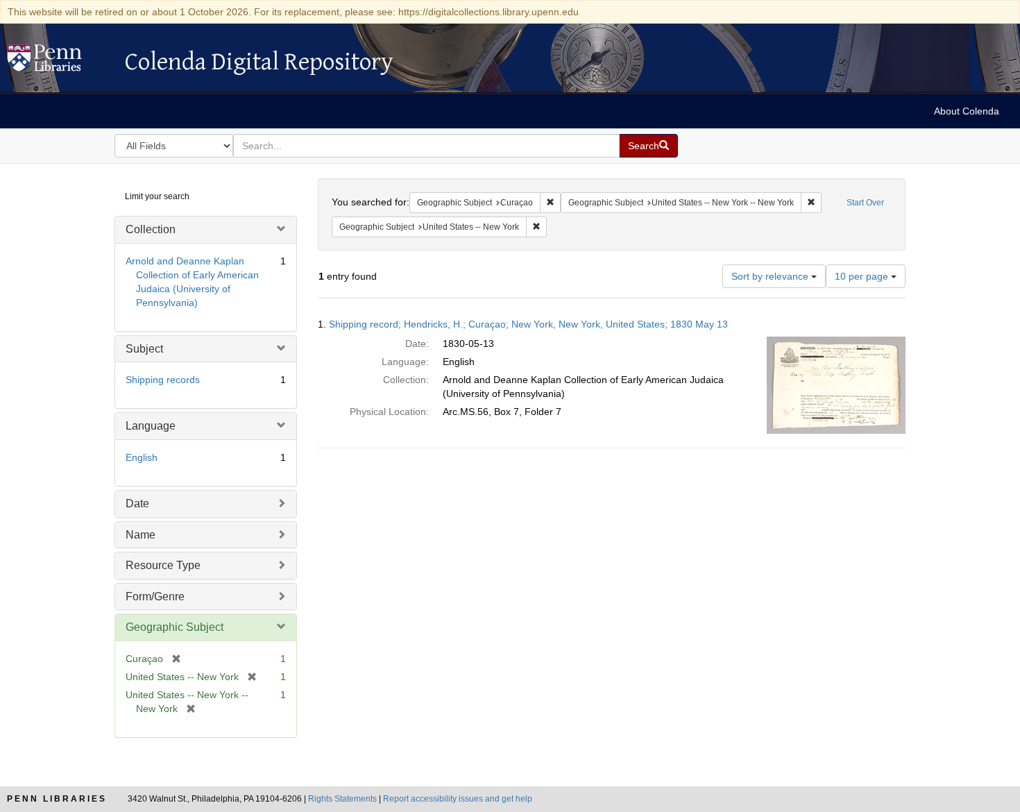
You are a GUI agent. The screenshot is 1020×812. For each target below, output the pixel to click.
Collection (151, 229)
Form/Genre (155, 596)
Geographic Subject (174, 627)
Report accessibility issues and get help (457, 799)
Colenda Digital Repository (59, 61)
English (142, 457)
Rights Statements (342, 799)
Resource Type (163, 565)
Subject (144, 349)
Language (151, 426)
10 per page (863, 276)
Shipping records (163, 379)
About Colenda (966, 111)
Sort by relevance (771, 276)
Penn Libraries (57, 799)
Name (140, 535)
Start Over (865, 203)
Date (137, 503)
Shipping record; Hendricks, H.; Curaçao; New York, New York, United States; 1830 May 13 (528, 324)
